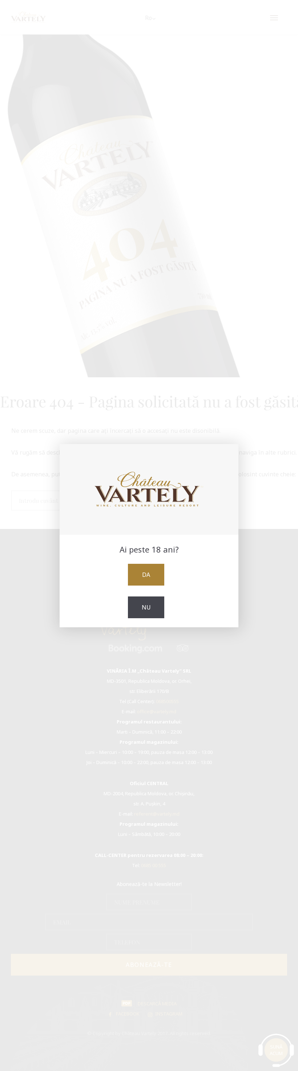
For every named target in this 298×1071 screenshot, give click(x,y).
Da (146, 575)
